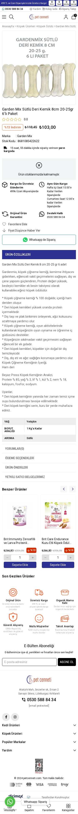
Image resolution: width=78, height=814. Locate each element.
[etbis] (39, 766)
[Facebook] (6, 717)
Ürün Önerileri (16, 467)
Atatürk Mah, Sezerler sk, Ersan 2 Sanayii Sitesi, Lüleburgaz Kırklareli (39, 691)
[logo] (39, 680)
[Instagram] (15, 717)
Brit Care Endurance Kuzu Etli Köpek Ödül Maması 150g (55, 541)
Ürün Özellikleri (18, 254)
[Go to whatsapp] (10, 801)
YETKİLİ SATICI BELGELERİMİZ (25, 477)
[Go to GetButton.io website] (10, 809)
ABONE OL (67, 662)
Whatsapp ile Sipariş (42, 239)
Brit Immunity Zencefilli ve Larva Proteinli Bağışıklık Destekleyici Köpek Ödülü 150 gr (19, 541)
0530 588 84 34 (41, 700)
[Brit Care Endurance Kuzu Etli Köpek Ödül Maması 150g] (58, 515)
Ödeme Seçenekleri (19, 458)
